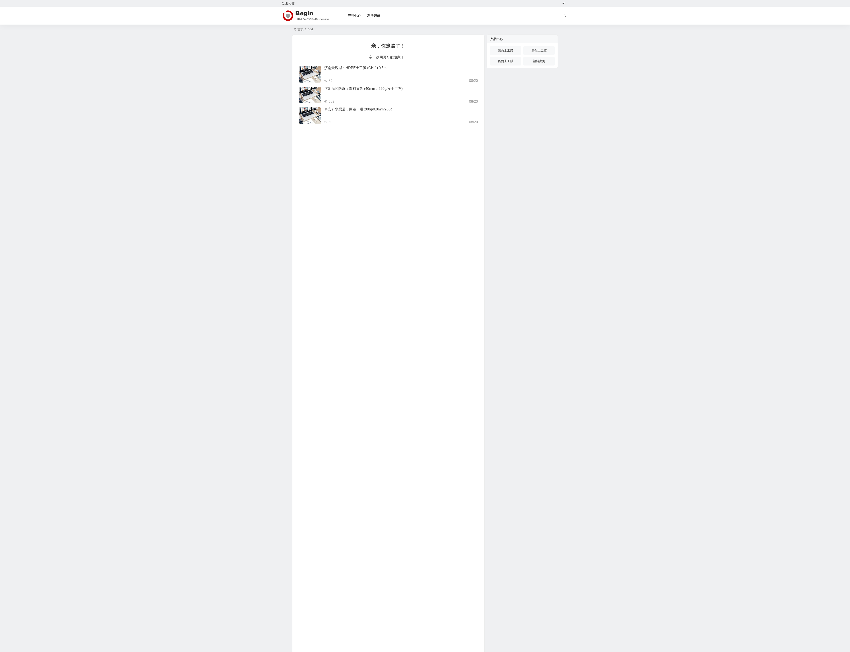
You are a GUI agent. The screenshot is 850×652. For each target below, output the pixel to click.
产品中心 (354, 15)
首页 (301, 29)
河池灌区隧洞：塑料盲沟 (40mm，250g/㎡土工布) (363, 89)
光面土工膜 (505, 50)
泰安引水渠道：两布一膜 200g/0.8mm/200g (358, 109)
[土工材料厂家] (305, 15)
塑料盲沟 (539, 61)
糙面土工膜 (505, 61)
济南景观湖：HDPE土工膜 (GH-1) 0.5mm (356, 68)
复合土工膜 (539, 50)
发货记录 (373, 15)
